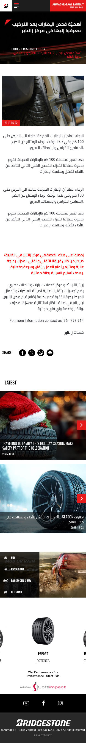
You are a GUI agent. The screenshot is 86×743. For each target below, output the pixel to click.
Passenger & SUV (21, 580)
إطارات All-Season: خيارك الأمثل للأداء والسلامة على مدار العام (44, 519)
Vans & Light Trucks (23, 603)
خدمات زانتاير (74, 332)
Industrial (18, 626)
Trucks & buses (20, 614)
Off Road (16, 592)
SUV (13, 557)
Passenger (17, 569)
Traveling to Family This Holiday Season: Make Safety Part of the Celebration (37, 446)
